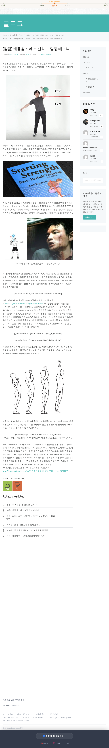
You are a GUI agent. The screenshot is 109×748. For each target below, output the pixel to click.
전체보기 (42, 54)
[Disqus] (38, 580)
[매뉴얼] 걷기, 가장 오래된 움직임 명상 (23, 524)
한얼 (27, 54)
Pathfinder (95, 131)
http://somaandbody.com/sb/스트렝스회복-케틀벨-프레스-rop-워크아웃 (35, 471)
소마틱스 (86, 92)
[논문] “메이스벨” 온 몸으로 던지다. (21, 504)
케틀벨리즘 (90, 87)
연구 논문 (89, 68)
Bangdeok (95, 120)
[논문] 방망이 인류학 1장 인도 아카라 (22, 510)
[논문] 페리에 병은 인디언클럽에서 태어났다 (25, 535)
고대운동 (86, 62)
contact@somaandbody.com (60, 717)
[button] (7, 486)
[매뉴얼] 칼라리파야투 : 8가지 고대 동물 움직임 (27, 530)
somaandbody (90, 147)
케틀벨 (48, 54)
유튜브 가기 (89, 217)
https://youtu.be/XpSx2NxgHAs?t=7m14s (24, 303)
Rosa (92, 156)
